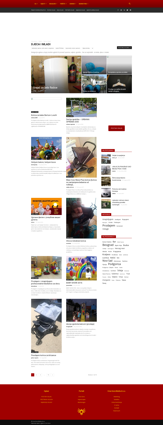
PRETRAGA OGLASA (46, 399)
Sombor (113, 271)
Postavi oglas (51, 10)
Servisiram (119, 226)
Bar (114, 242)
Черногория (81, 399)
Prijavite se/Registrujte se (38, 10)
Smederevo (105, 271)
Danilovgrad (111, 248)
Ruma (116, 267)
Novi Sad (107, 261)
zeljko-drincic (70, 187)
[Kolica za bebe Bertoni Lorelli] (46, 105)
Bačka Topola (120, 242)
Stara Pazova (106, 274)
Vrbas (121, 277)
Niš (118, 258)
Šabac (124, 280)
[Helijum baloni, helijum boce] (46, 148)
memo (114, 171)
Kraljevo (106, 254)
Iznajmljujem (107, 219)
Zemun (126, 277)
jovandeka (69, 285)
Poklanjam (117, 222)
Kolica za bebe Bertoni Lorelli (44, 115)
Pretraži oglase (69, 10)
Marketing (83, 4)
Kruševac (115, 255)
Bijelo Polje (118, 245)
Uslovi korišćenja (116, 402)
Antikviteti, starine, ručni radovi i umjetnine (43, 48)
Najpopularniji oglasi (93, 10)
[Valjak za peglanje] (106, 159)
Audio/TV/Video (60, 48)
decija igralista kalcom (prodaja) (80, 324)
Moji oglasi (60, 10)
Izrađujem (118, 219)
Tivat (128, 274)
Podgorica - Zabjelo (107, 267)
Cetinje (104, 248)
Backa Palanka (106, 242)
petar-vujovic (34, 358)
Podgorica (114, 264)
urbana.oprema (70, 124)
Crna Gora (81, 397)
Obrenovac (117, 261)
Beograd (108, 245)
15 (48, 375)
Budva (126, 245)
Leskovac (125, 254)
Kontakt (116, 408)
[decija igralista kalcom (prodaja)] (81, 310)
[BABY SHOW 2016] (81, 268)
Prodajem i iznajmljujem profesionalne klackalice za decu (45, 282)
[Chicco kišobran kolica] (81, 218)
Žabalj (104, 283)
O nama (116, 405)
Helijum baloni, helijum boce (43, 162)
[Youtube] (130, 10)
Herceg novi (120, 248)
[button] (129, 4)
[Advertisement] (81, 26)
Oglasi (40, 41)
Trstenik (104, 277)
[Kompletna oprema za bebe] (119, 65)
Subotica (115, 274)
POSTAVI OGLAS (116, 128)
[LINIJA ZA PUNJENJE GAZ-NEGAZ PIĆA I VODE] (106, 170)
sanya (34, 91)
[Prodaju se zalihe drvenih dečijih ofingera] (119, 84)
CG (35, 4)
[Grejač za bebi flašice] (56, 88)
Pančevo (124, 261)
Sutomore (122, 274)
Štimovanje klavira (118, 178)
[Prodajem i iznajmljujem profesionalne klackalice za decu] (46, 267)
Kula (120, 255)
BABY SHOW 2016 (74, 283)
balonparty (34, 164)
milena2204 (34, 117)
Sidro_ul (114, 157)
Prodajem (108, 225)
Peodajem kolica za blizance (43, 355)
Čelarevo (118, 280)
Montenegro (81, 402)
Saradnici (116, 399)
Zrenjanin (106, 280)
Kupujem (125, 219)
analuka (68, 243)
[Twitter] (127, 10)
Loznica (105, 258)
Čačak (113, 280)
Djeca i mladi (35, 112)
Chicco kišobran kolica (76, 241)
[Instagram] (121, 10)
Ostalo (110, 222)
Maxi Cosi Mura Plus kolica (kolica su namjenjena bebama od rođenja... (81, 182)
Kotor (110, 251)
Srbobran (126, 270)
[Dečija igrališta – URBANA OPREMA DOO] (81, 107)
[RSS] (124, 10)
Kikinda (104, 251)
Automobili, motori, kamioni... (73, 48)
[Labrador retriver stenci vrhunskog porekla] (106, 204)
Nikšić (112, 258)
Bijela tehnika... (86, 48)
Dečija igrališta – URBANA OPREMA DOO (77, 120)
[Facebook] (118, 10)
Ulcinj (109, 277)
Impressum (116, 411)
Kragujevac (117, 251)
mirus (32, 222)
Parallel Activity (116, 180)
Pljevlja (104, 264)
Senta (120, 267)
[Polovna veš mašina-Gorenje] (106, 192)
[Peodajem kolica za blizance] (46, 326)
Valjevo (114, 277)
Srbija (120, 270)
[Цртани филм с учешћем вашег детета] (46, 206)
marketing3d (115, 204)
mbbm (114, 193)
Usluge (105, 229)
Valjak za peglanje (118, 155)
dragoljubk (69, 326)
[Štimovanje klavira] (106, 181)
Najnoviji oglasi (80, 10)
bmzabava (34, 286)
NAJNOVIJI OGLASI (46, 402)
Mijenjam (104, 222)
